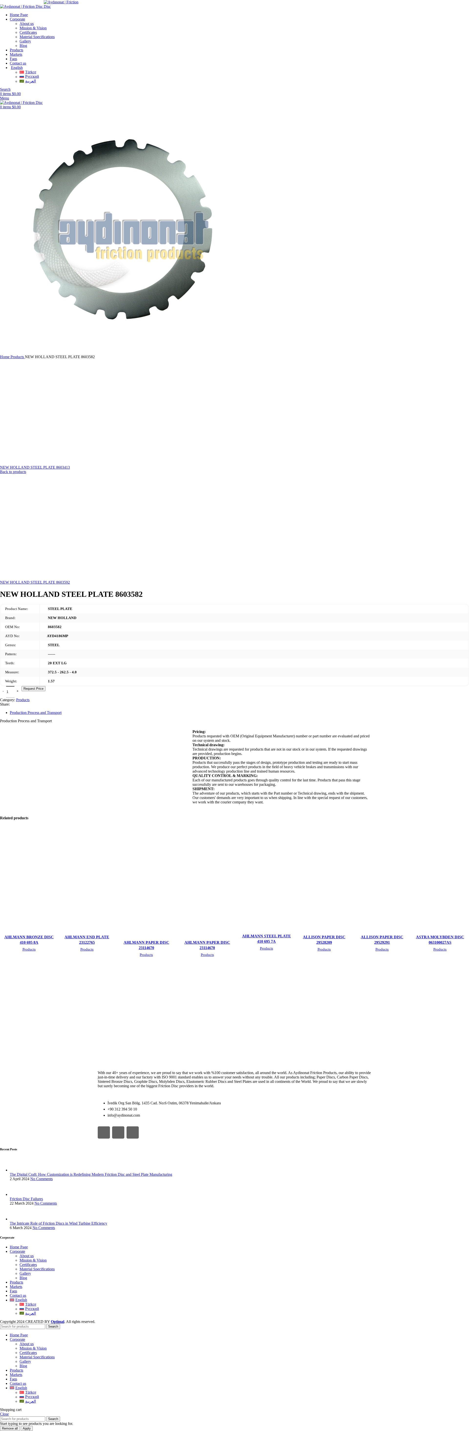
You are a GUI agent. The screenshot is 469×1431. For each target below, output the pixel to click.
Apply (27, 1428)
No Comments (41, 1179)
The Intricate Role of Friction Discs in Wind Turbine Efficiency (58, 1223)
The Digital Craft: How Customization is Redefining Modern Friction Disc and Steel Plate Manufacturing (91, 1174)
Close (4, 1414)
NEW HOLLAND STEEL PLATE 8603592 (35, 582)
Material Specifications (37, 37)
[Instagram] (118, 1132)
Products (18, 357)
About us (27, 24)
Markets (16, 1287)
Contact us (18, 1295)
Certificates (28, 32)
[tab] (239, 712)
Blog (23, 46)
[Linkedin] (133, 1132)
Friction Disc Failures (26, 1199)
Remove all (10, 1428)
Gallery (25, 41)
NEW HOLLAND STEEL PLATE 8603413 (35, 467)
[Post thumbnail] (19, 1170)
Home (5, 357)
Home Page (19, 1247)
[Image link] (143, 1059)
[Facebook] (104, 1132)
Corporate (17, 1251)
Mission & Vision (33, 28)
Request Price (33, 688)
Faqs (13, 1291)
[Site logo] (22, 6)
